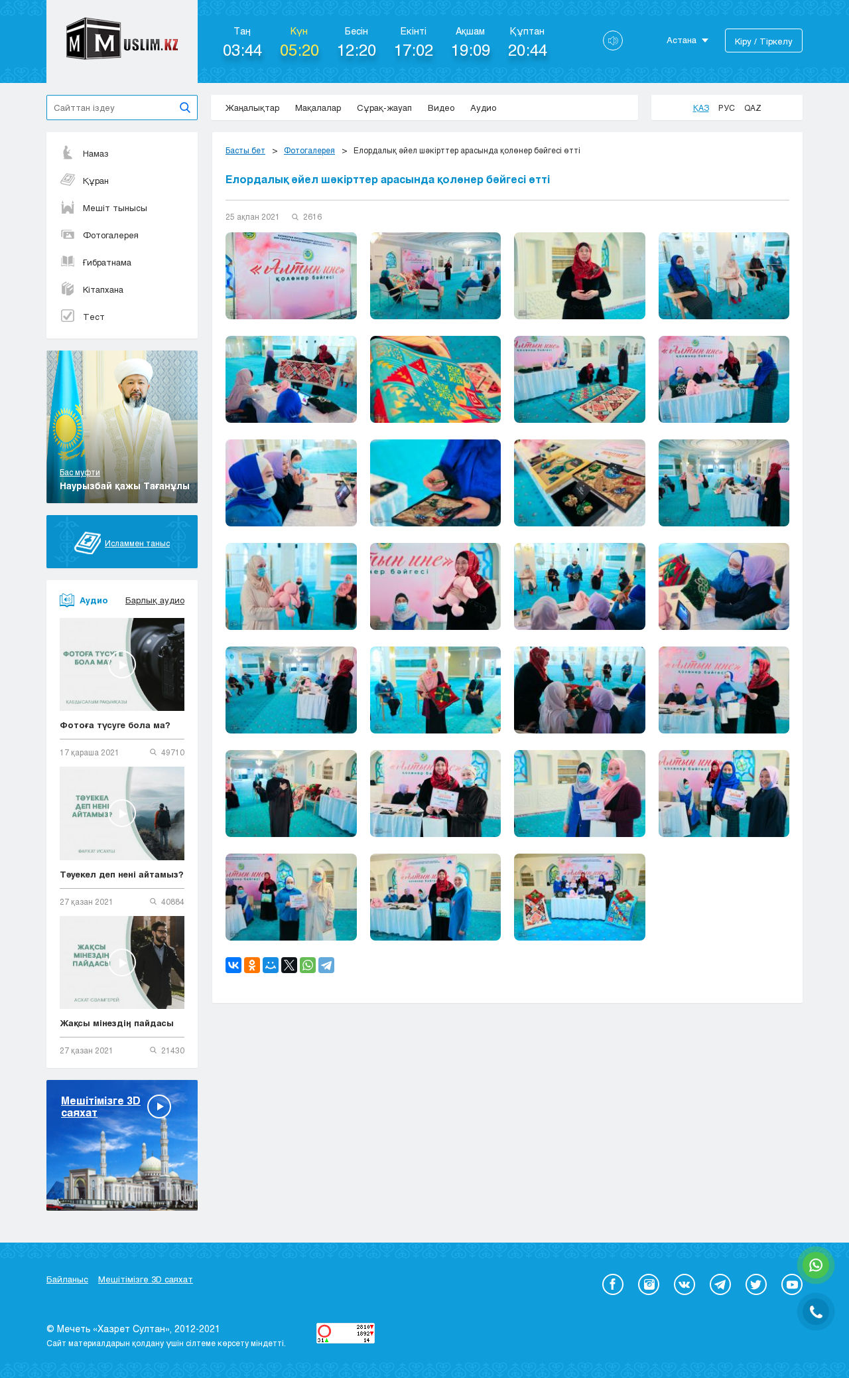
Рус (726, 107)
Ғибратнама (107, 262)
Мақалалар (318, 107)
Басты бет (245, 150)
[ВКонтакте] (233, 965)
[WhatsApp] (308, 965)
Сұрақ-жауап (384, 107)
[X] (289, 965)
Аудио (483, 107)
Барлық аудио (154, 600)
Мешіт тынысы (115, 207)
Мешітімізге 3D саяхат (145, 1279)
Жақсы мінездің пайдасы (117, 1023)
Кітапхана (103, 289)
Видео (441, 107)
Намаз (96, 153)
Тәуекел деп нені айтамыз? (122, 874)
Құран (96, 180)
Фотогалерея (111, 235)
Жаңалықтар (252, 107)
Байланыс (67, 1279)
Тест (94, 316)
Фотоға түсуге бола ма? (115, 725)
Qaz (752, 107)
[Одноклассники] (252, 965)
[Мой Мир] (271, 965)
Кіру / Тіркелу (764, 41)
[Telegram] (326, 965)
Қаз (701, 107)
